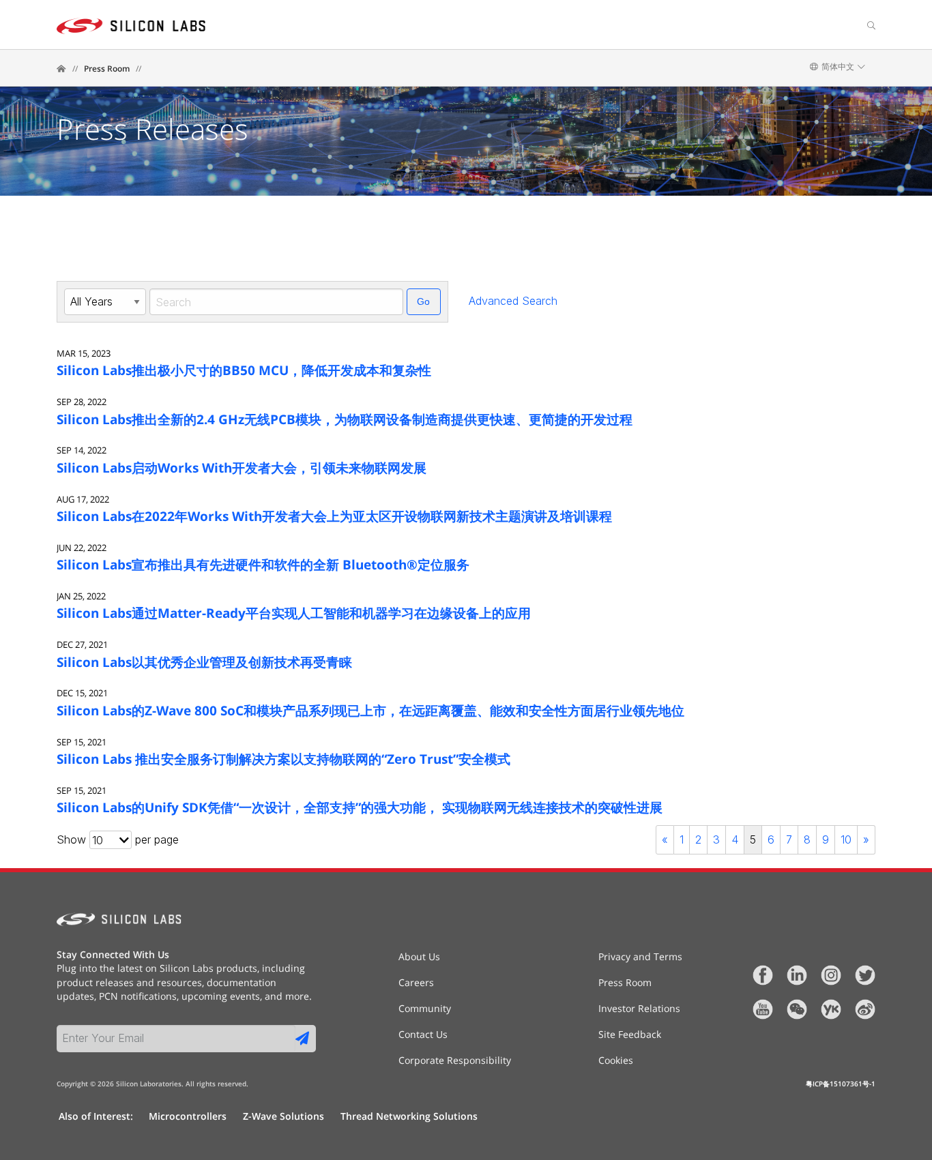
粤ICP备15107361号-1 (840, 1083)
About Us (419, 957)
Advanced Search (513, 301)
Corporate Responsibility (454, 1060)
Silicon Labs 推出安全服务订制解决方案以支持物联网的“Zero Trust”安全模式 (283, 758)
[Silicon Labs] (61, 69)
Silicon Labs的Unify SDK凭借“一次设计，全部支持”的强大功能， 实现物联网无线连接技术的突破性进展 (359, 807)
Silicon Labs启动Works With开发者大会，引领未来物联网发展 (241, 467)
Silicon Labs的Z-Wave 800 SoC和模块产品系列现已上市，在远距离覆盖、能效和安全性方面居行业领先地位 (370, 710)
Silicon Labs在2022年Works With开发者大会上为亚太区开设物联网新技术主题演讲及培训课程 (334, 516)
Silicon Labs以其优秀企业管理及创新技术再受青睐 (204, 662)
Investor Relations (639, 1008)
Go (423, 301)
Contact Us (423, 1034)
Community (424, 1008)
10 (846, 839)
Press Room (107, 68)
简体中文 (837, 67)
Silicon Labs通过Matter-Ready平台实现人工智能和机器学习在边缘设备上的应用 (294, 613)
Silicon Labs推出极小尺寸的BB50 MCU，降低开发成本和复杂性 (244, 370)
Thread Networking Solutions (409, 1116)
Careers (416, 983)
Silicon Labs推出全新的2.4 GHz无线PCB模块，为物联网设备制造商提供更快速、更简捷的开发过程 (344, 419)
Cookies (615, 1060)
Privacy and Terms (640, 957)
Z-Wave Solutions (283, 1116)
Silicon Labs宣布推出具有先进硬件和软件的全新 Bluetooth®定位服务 (263, 564)
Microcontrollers (188, 1116)
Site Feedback (629, 1034)
